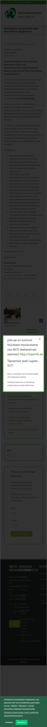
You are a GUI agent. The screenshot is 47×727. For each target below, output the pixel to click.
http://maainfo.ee (31, 354)
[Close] (40, 339)
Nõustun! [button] (21, 722)
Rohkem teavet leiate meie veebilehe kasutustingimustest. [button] (21, 714)
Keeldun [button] (9, 722)
